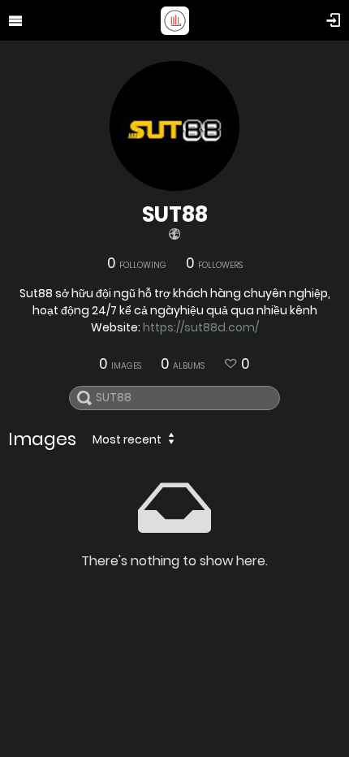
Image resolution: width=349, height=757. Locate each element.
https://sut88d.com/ (201, 327)
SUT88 (175, 214)
